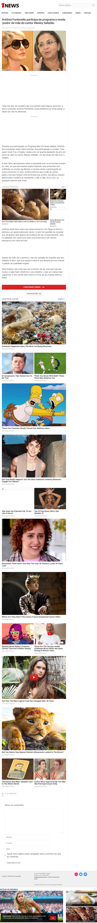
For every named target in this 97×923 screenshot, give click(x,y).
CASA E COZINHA (53, 13)
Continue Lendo (32, 287)
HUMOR (78, 13)
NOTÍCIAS (5, 13)
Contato (4, 876)
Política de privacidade (14, 876)
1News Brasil (30, 28)
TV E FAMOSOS (16, 13)
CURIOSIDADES (67, 13)
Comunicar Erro (32, 293)
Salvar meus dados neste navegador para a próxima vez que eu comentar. (34, 855)
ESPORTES (40, 13)
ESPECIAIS (87, 13)
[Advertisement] (34, 89)
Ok (53, 918)
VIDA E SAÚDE (29, 13)
